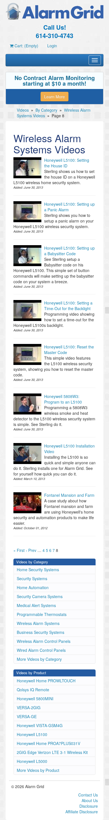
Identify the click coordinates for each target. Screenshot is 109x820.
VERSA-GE (27, 716)
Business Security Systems (40, 632)
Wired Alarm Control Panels (41, 650)
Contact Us (88, 795)
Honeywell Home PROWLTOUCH (46, 680)
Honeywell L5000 (32, 761)
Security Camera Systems (40, 596)
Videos (23, 110)
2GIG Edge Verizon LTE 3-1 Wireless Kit (52, 752)
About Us (90, 800)
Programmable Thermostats (42, 614)
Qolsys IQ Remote (33, 689)
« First (19, 550)
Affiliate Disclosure (81, 811)
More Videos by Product (38, 770)
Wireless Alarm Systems (38, 623)
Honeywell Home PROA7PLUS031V (48, 743)
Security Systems (32, 578)
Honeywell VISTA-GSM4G (40, 725)
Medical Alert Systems (36, 605)
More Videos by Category (39, 659)
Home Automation (33, 587)
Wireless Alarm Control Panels (43, 641)
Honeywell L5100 (32, 734)
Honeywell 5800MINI (35, 698)
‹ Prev (31, 550)
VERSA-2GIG (29, 707)
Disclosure (88, 806)
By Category (46, 110)
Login (52, 45)
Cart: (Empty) (25, 45)
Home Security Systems (38, 569)
